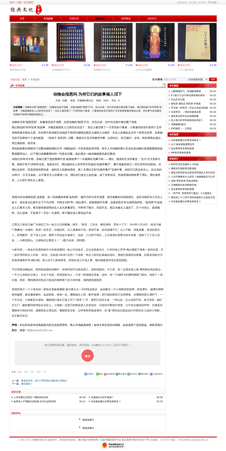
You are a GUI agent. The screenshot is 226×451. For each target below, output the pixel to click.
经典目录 (74, 18)
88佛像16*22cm (101, 69)
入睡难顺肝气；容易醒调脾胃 (186, 91)
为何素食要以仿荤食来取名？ (106, 401)
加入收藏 (193, 2)
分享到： (91, 374)
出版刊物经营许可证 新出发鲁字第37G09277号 (124, 439)
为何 (32, 372)
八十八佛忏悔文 (186, 69)
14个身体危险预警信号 (182, 144)
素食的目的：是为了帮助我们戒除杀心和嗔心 (44, 380)
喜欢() (17, 65)
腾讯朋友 (145, 374)
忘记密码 (28, 2)
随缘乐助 (100, 18)
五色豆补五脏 (178, 99)
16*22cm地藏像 (144, 69)
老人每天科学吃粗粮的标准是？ (187, 120)
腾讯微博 (122, 374)
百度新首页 (158, 374)
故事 (20, 372)
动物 (26, 372)
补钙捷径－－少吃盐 (181, 128)
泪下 (45, 372)
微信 (101, 374)
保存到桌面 (182, 2)
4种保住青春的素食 (181, 152)
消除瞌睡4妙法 (178, 124)
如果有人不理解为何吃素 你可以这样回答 (35, 401)
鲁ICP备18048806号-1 (89, 440)
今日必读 (48, 18)
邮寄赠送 (126, 18)
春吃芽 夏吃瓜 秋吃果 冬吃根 (186, 103)
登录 (11, 2)
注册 (19, 2)
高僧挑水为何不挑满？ (102, 397)
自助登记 (152, 18)
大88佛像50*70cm (60, 69)
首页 (22, 18)
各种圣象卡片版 (17, 69)
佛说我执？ (27, 383)
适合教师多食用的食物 (182, 148)
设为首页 (202, 2)
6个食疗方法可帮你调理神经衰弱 (188, 95)
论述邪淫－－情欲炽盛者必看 (186, 112)
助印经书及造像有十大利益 (185, 164)
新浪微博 (111, 374)
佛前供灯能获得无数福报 (183, 168)
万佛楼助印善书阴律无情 (183, 185)
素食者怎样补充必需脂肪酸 (185, 116)
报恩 (39, 372)
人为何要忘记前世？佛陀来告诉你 (31, 397)
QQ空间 (133, 374)
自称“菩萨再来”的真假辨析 (184, 180)
